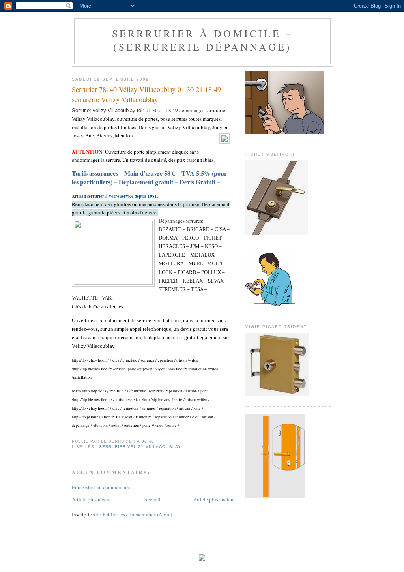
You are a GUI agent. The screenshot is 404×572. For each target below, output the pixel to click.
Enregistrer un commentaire (101, 487)
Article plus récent (91, 499)
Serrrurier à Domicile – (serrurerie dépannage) (202, 39)
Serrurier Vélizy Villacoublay (140, 446)
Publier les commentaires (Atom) (137, 514)
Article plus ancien (213, 499)
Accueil (152, 499)
